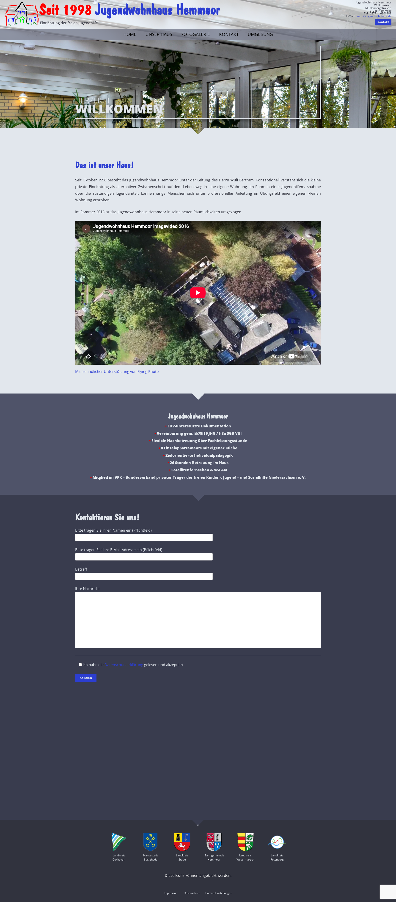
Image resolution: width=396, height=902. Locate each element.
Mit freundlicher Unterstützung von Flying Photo (117, 371)
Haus (159, 34)
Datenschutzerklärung (123, 664)
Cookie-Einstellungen (218, 893)
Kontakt (229, 34)
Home (129, 34)
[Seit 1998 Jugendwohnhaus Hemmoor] (22, 14)
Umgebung (260, 34)
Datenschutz (192, 893)
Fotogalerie (195, 34)
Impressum (171, 893)
